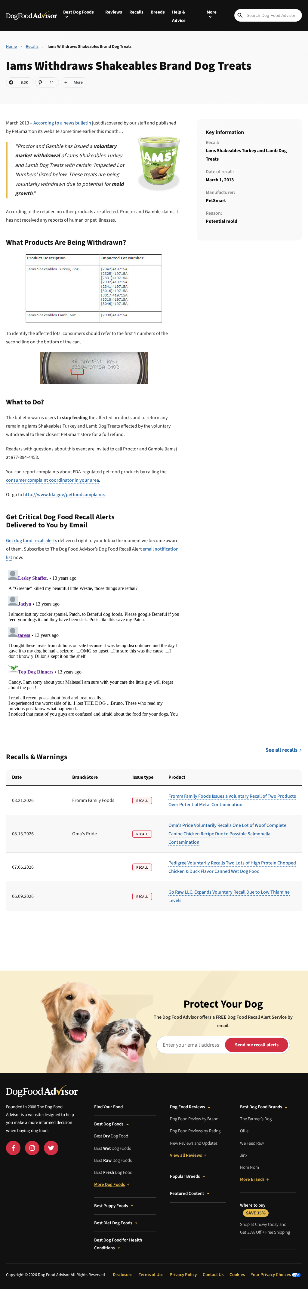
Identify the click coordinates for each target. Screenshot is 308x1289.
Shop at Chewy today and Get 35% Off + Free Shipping (265, 1228)
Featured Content (187, 1193)
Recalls (136, 12)
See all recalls (281, 750)
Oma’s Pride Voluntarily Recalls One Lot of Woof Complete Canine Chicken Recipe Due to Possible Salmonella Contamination (227, 834)
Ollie (244, 1131)
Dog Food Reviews (187, 1107)
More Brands (252, 1179)
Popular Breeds (185, 1176)
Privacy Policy (183, 1274)
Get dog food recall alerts (31, 540)
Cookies (237, 1274)
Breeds (158, 12)
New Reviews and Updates (193, 1143)
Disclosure (123, 1274)
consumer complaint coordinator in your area (52, 480)
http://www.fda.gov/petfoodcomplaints (64, 494)
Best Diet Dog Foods (113, 1223)
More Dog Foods (109, 1184)
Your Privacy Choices (271, 1274)
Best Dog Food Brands (261, 1107)
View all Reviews (186, 1155)
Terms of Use (151, 1274)
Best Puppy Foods (111, 1206)
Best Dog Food (111, 1136)
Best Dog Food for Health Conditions (118, 1244)
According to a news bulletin (62, 123)
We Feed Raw (252, 1143)
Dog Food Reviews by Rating (195, 1131)
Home (11, 47)
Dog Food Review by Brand (194, 1119)
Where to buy (253, 1209)
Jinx (243, 1155)
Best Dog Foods (108, 1124)
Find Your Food (108, 1107)
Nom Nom (249, 1167)
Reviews (113, 12)
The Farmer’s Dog (256, 1119)
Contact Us (213, 1274)
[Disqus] (94, 643)
